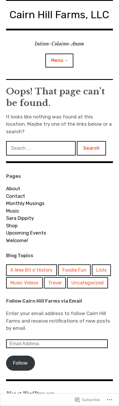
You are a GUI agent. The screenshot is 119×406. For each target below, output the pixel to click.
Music (12, 211)
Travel (55, 283)
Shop (12, 225)
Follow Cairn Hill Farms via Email (44, 301)
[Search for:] (41, 148)
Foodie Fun (74, 270)
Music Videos (24, 283)
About (13, 188)
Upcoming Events (26, 233)
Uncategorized (87, 283)
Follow (20, 363)
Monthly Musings (25, 203)
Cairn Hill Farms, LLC (59, 14)
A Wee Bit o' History (31, 270)
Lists (101, 270)
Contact (15, 196)
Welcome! (17, 240)
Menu (57, 60)
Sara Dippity (20, 218)
